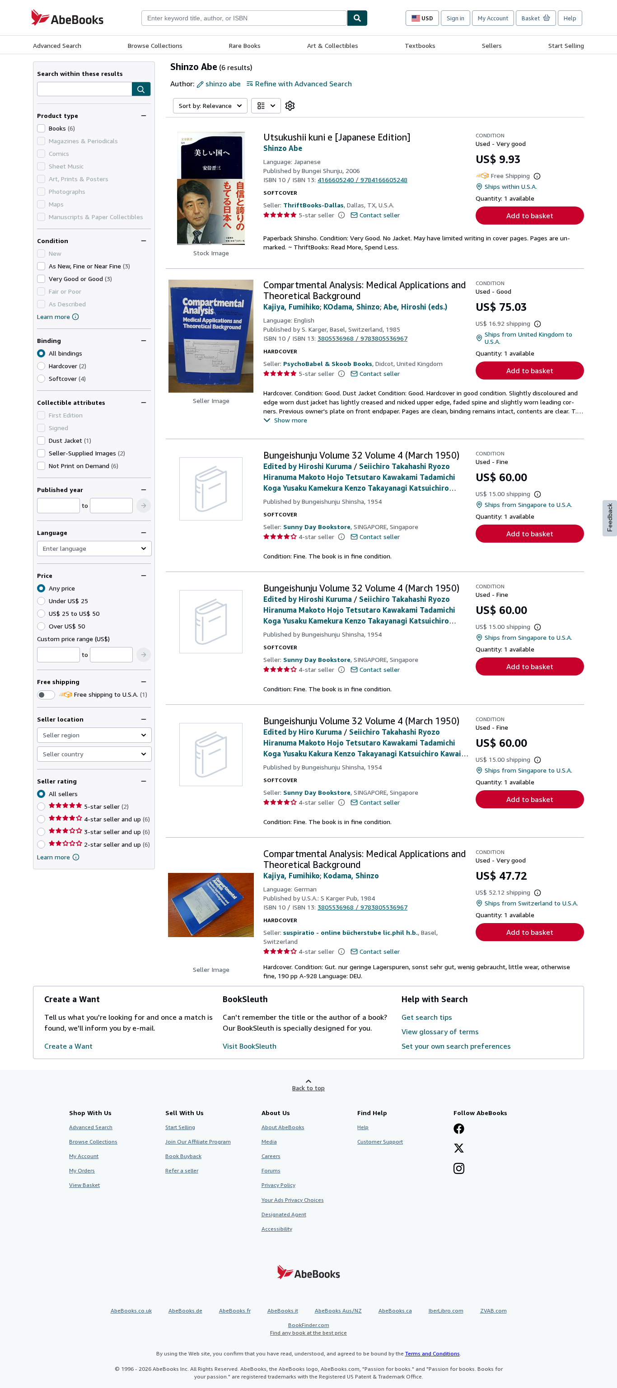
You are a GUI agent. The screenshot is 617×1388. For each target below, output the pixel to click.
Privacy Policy (278, 1185)
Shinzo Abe (282, 148)
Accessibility (277, 1228)
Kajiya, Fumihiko (291, 306)
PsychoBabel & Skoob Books (327, 363)
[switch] (46, 694)
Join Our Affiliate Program (198, 1141)
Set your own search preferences (456, 1045)
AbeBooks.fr (235, 1310)
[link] (290, 105)
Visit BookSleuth (249, 1045)
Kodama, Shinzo (351, 875)
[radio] (41, 366)
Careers (271, 1156)
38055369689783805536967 (362, 338)
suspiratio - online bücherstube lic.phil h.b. (350, 932)
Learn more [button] (53, 857)
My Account (493, 18)
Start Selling (566, 45)
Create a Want (68, 1045)
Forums (271, 1170)
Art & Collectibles (332, 45)
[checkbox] (41, 128)
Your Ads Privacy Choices (293, 1199)
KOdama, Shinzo (351, 306)
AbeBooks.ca (395, 1310)
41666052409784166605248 (362, 179)
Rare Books (245, 45)
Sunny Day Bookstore (317, 526)
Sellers (492, 45)
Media (269, 1141)
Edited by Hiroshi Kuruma (307, 466)
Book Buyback (183, 1156)
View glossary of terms (440, 1031)
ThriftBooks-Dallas (313, 205)
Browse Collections (155, 45)
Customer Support (380, 1141)
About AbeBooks (283, 1127)
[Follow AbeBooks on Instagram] (458, 1169)
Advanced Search (57, 45)
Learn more (53, 316)
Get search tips (427, 1017)
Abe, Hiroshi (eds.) (415, 306)
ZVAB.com (493, 1310)
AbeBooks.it (282, 1310)
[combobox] (244, 18)
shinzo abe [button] (223, 83)
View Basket (84, 1185)
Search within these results (80, 73)
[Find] (357, 18)
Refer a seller (181, 1170)
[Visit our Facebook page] (458, 1129)
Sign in (455, 18)
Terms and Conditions (432, 1353)
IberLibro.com (446, 1310)
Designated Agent (284, 1214)
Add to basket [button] (529, 215)
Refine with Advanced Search (303, 83)
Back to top (308, 1088)
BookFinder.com (308, 1329)
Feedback (609, 517)
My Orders (82, 1170)
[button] (141, 89)
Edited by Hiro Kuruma (302, 731)
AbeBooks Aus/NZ (338, 1310)
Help (570, 18)
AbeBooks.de (185, 1310)
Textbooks (420, 45)
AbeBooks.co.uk (131, 1310)
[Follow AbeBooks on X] (458, 1149)
